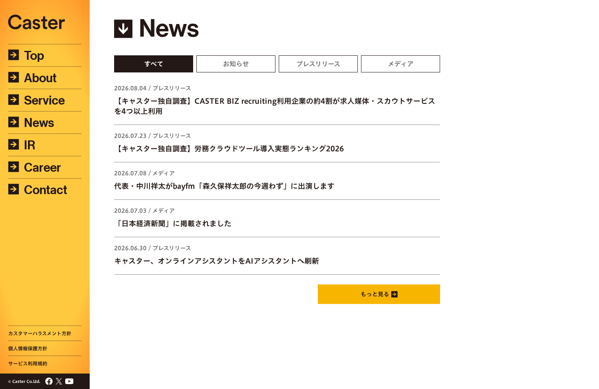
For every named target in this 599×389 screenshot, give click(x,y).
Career (42, 167)
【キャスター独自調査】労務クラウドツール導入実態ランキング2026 (229, 148)
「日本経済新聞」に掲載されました (172, 223)
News (39, 122)
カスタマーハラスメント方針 (39, 333)
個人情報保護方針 (27, 348)
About (40, 78)
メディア (401, 64)
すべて (153, 64)
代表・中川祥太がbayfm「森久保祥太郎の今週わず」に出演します (224, 186)
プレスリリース (318, 64)
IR (29, 145)
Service (44, 100)
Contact (45, 190)
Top (34, 55)
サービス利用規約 (27, 363)
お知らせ (236, 64)
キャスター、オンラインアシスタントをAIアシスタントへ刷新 (216, 260)
